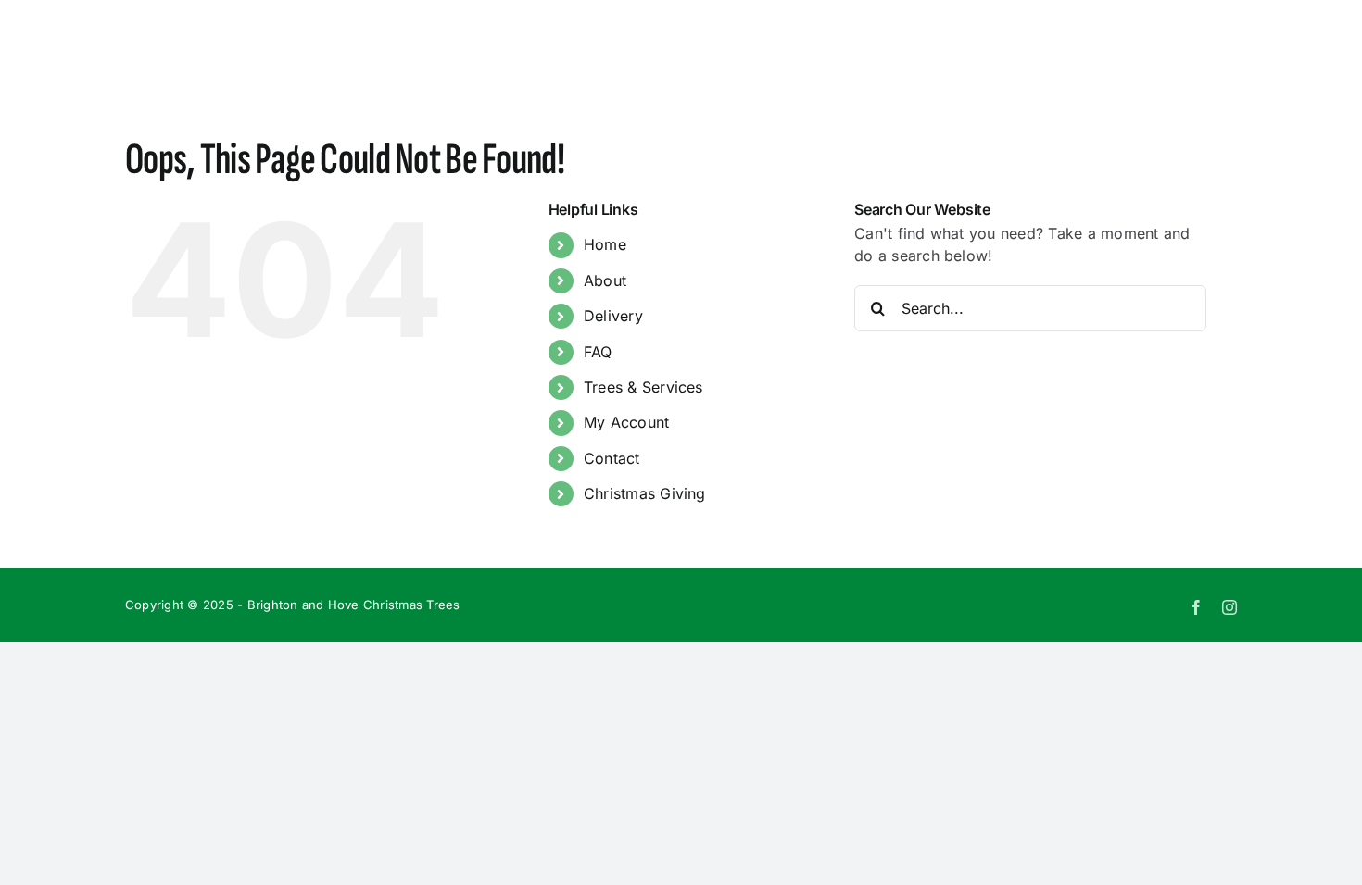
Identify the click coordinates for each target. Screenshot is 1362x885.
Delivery (613, 315)
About (605, 280)
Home (605, 244)
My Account (626, 422)
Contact (612, 458)
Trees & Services (643, 387)
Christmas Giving (645, 493)
